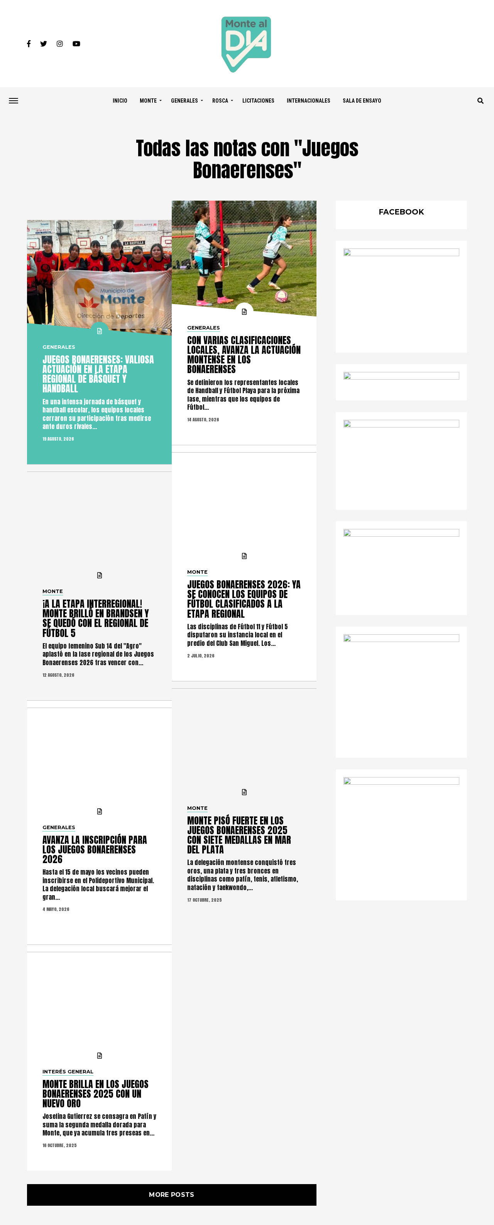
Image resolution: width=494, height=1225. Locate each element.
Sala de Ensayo (362, 101)
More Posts (171, 1194)
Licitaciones (258, 101)
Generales (184, 101)
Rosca (220, 101)
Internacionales (308, 101)
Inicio (120, 101)
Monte (148, 101)
